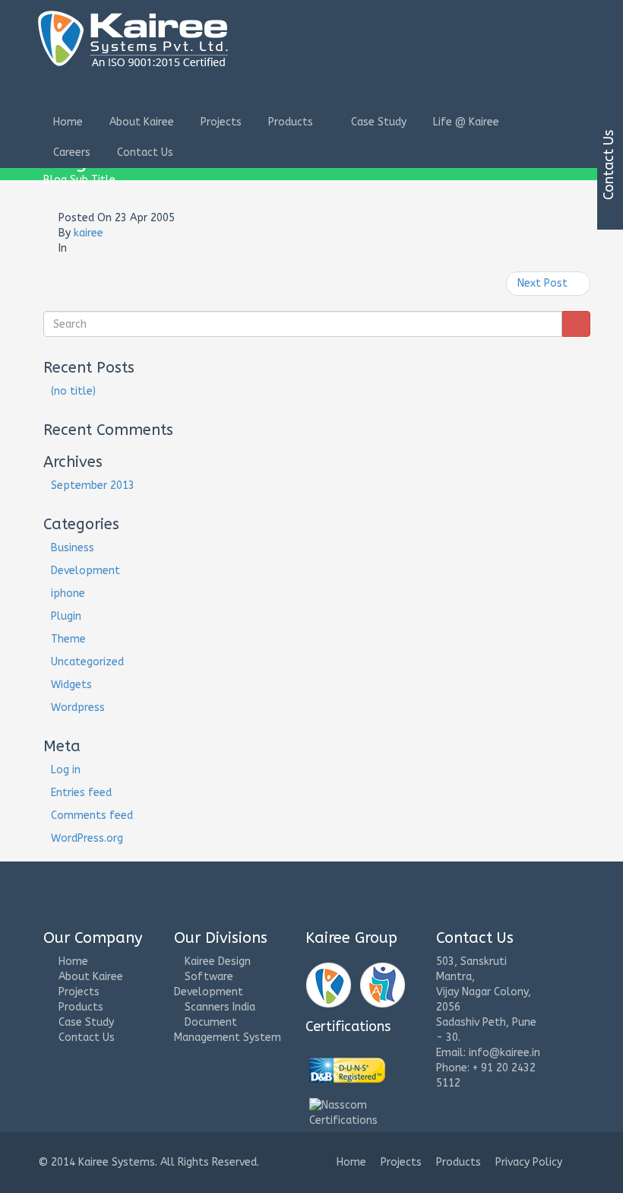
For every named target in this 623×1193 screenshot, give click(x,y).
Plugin (66, 616)
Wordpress (78, 707)
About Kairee (141, 122)
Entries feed (81, 792)
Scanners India (220, 1007)
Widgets (71, 684)
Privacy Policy (528, 1162)
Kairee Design (218, 961)
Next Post (544, 283)
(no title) (73, 391)
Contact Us (145, 152)
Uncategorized (87, 661)
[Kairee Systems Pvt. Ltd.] (347, 1070)
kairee (88, 233)
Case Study (378, 122)
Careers (71, 152)
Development (85, 570)
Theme (68, 639)
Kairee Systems (116, 1162)
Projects (221, 122)
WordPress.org (87, 838)
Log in (66, 769)
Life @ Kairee (467, 122)
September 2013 (92, 485)
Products (292, 122)
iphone (68, 593)
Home (68, 122)
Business (72, 547)
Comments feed (92, 815)
